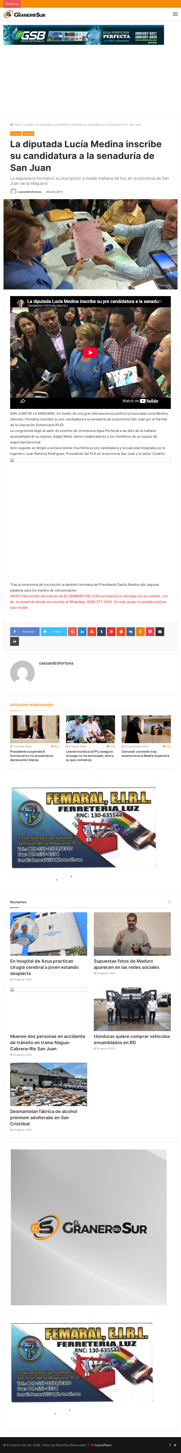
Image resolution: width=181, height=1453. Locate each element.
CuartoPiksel (102, 1445)
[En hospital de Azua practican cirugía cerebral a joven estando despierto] (48, 934)
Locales (28, 124)
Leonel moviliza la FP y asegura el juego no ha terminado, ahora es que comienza (90, 756)
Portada (28, 133)
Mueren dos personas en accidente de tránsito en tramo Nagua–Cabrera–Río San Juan (47, 1042)
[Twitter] (175, 1445)
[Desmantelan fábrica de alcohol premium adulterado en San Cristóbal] (48, 1084)
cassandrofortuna (29, 191)
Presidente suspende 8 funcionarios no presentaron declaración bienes (32, 756)
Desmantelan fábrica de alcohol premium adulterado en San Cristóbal (43, 1117)
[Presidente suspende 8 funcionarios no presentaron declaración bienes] (34, 729)
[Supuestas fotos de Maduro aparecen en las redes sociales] (132, 934)
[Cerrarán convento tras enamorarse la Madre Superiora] (146, 729)
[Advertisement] (90, 82)
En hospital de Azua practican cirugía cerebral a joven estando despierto (44, 967)
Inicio (17, 124)
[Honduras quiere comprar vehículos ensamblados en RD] (132, 1009)
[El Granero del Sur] (24, 14)
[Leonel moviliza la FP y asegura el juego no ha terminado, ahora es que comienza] (90, 729)
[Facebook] (169, 1445)
